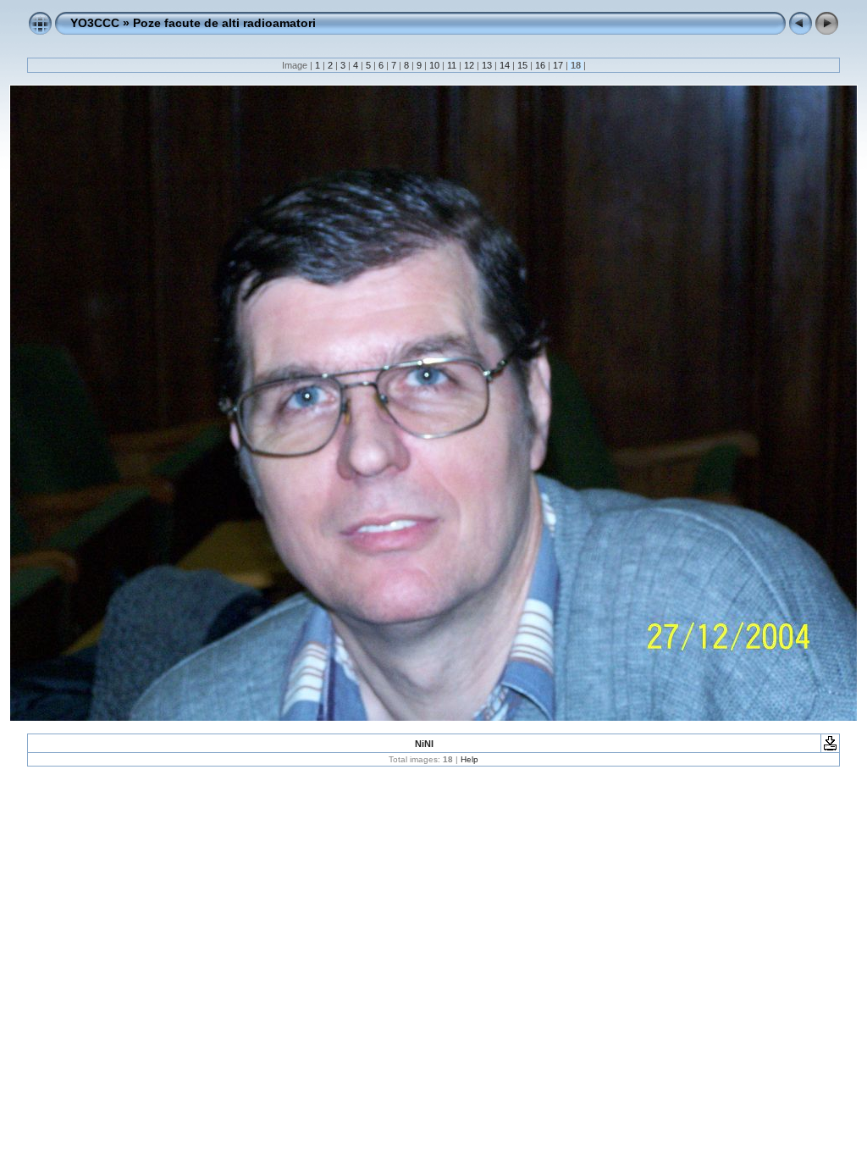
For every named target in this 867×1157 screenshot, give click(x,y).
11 (452, 65)
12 (469, 65)
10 (434, 65)
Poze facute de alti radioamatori (224, 23)
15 (522, 65)
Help (469, 759)
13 (486, 65)
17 (558, 65)
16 (540, 65)
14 (504, 65)
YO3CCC (94, 23)
